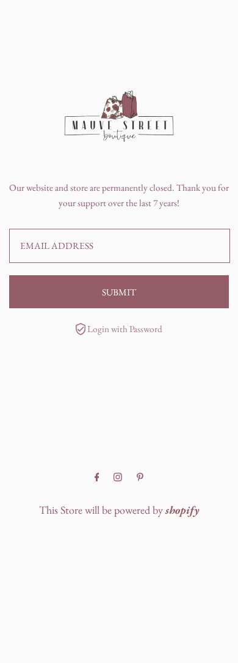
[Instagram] (118, 477)
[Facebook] (97, 477)
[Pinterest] (140, 477)
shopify (182, 510)
